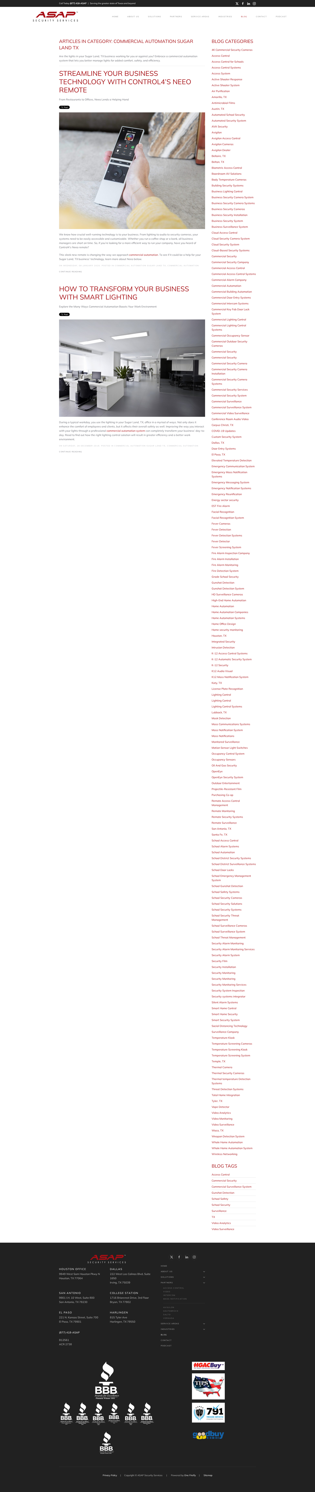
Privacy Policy (110, 1475)
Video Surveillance (223, 1229)
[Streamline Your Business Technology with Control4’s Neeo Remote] (132, 170)
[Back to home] (55, 16)
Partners (167, 1282)
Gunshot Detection (223, 1192)
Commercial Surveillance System (232, 1186)
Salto (167, 1314)
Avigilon (168, 1307)
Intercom (169, 1295)
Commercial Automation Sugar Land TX (140, 265)
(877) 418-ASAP (78, 3)
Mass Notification (175, 1299)
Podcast (281, 16)
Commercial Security (224, 1180)
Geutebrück (170, 1311)
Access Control (221, 1174)
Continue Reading (70, 271)
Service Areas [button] (200, 16)
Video (166, 1291)
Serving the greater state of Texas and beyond (113, 3)
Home (115, 16)
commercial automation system (126, 430)
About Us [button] (133, 16)
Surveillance (219, 1211)
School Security (221, 1204)
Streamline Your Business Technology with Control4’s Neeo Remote (125, 81)
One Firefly (190, 1475)
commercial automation (143, 254)
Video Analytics (221, 1223)
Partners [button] (176, 16)
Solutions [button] (154, 16)
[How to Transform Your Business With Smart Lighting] (132, 367)
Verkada (168, 1318)
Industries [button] (225, 16)
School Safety (220, 1198)
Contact (261, 16)
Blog (244, 16)
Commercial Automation (183, 265)
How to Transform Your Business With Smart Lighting (124, 292)
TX (213, 1217)
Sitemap (208, 1475)
